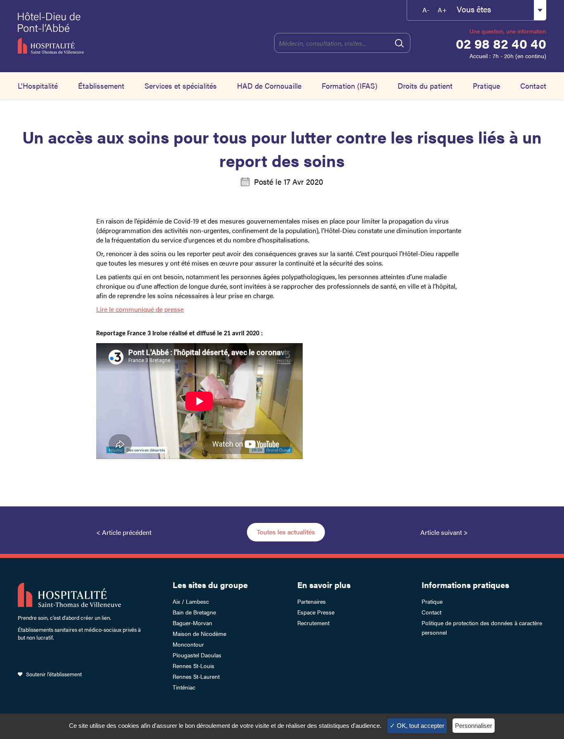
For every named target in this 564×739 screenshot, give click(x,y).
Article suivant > (444, 532)
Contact (533, 85)
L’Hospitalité (38, 85)
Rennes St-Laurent (196, 676)
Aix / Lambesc (191, 601)
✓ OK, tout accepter (417, 725)
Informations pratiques (465, 585)
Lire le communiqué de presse (140, 309)
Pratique (486, 85)
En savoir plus (324, 585)
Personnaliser (473, 725)
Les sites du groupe (210, 585)
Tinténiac (184, 687)
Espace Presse (315, 612)
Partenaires (311, 601)
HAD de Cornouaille (269, 85)
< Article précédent (124, 532)
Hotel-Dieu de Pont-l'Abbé (91, 33)
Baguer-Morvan (192, 623)
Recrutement (313, 623)
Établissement (101, 85)
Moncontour (188, 644)
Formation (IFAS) (349, 85)
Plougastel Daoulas (197, 655)
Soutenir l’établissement (54, 674)
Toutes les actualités (286, 532)
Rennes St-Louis (193, 665)
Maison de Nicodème (199, 633)
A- (425, 9)
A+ (442, 9)
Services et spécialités (181, 85)
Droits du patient (425, 85)
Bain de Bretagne (194, 612)
